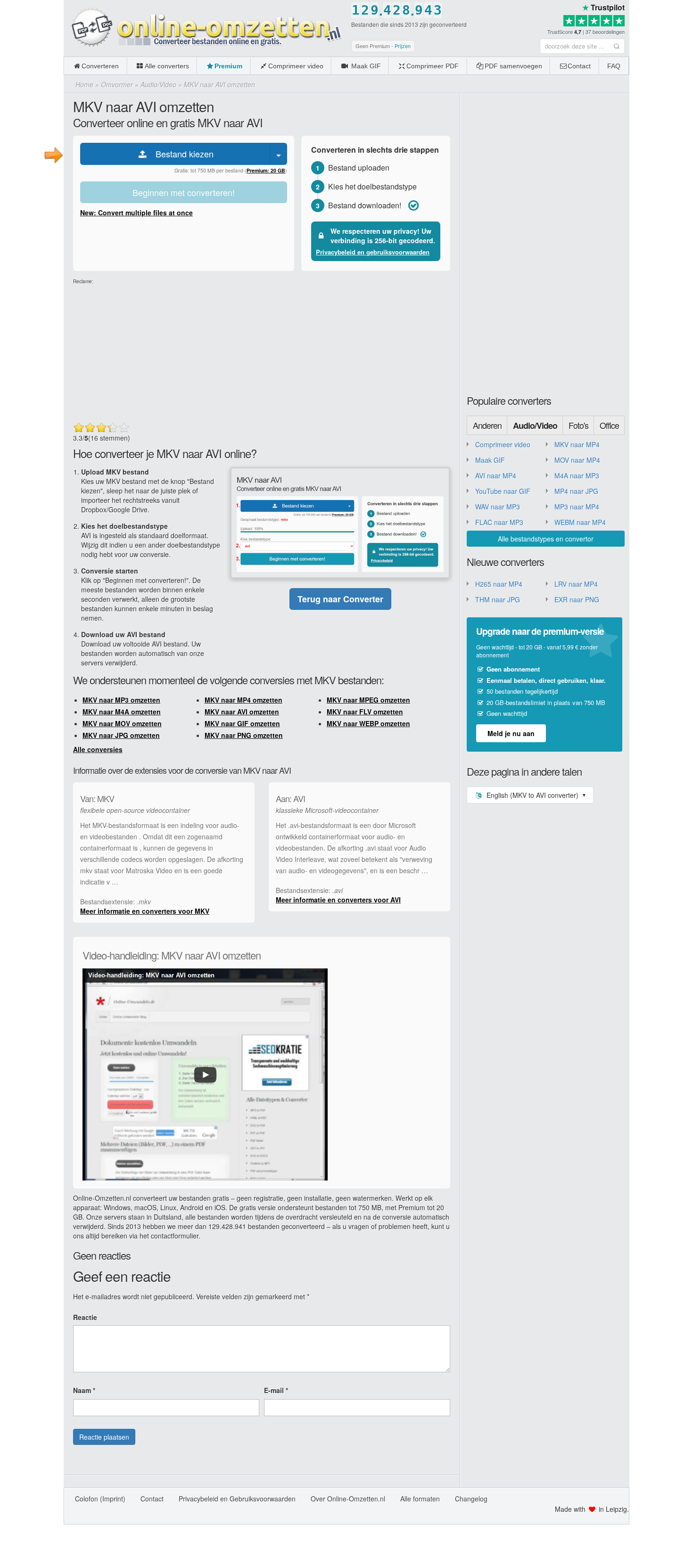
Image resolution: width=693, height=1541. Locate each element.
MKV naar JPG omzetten (121, 735)
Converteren (100, 66)
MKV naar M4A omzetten (121, 711)
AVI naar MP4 (495, 475)
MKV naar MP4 (577, 444)
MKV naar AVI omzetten (242, 711)
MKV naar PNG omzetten (244, 735)
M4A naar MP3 (576, 475)
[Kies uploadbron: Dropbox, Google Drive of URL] (278, 154)
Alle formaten (420, 1498)
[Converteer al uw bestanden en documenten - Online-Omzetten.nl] (205, 28)
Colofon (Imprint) (100, 1498)
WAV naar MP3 (497, 506)
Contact (579, 66)
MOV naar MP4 (577, 460)
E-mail (276, 1390)
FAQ (613, 66)
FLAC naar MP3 (499, 522)
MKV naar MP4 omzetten (243, 700)
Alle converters (167, 66)
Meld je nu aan (511, 733)
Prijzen (403, 45)
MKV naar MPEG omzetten (368, 700)
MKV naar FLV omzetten (365, 711)
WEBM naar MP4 (580, 522)
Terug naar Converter (340, 599)
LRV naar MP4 (576, 584)
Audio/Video (535, 425)
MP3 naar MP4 (576, 506)
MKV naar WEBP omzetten (368, 723)
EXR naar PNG (576, 599)
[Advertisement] (661, 141)
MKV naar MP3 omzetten (121, 700)
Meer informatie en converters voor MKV (144, 911)
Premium (228, 66)
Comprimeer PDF (432, 66)
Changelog (471, 1498)
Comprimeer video (295, 66)
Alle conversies (98, 749)
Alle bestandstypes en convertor (546, 538)
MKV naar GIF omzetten (242, 723)
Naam (84, 1390)
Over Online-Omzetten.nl (348, 1498)
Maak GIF (365, 66)
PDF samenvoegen (513, 66)
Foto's (578, 425)
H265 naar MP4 (498, 584)
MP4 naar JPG (576, 491)
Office (609, 425)
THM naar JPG (497, 599)
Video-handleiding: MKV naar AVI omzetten (151, 975)
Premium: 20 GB (266, 170)
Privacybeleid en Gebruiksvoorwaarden (237, 1498)
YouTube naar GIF (502, 491)
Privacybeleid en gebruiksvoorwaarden (372, 251)
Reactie (85, 1317)
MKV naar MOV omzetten (122, 723)
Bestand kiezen (181, 154)
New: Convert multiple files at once (136, 212)
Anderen (487, 425)
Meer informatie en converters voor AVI (338, 899)
